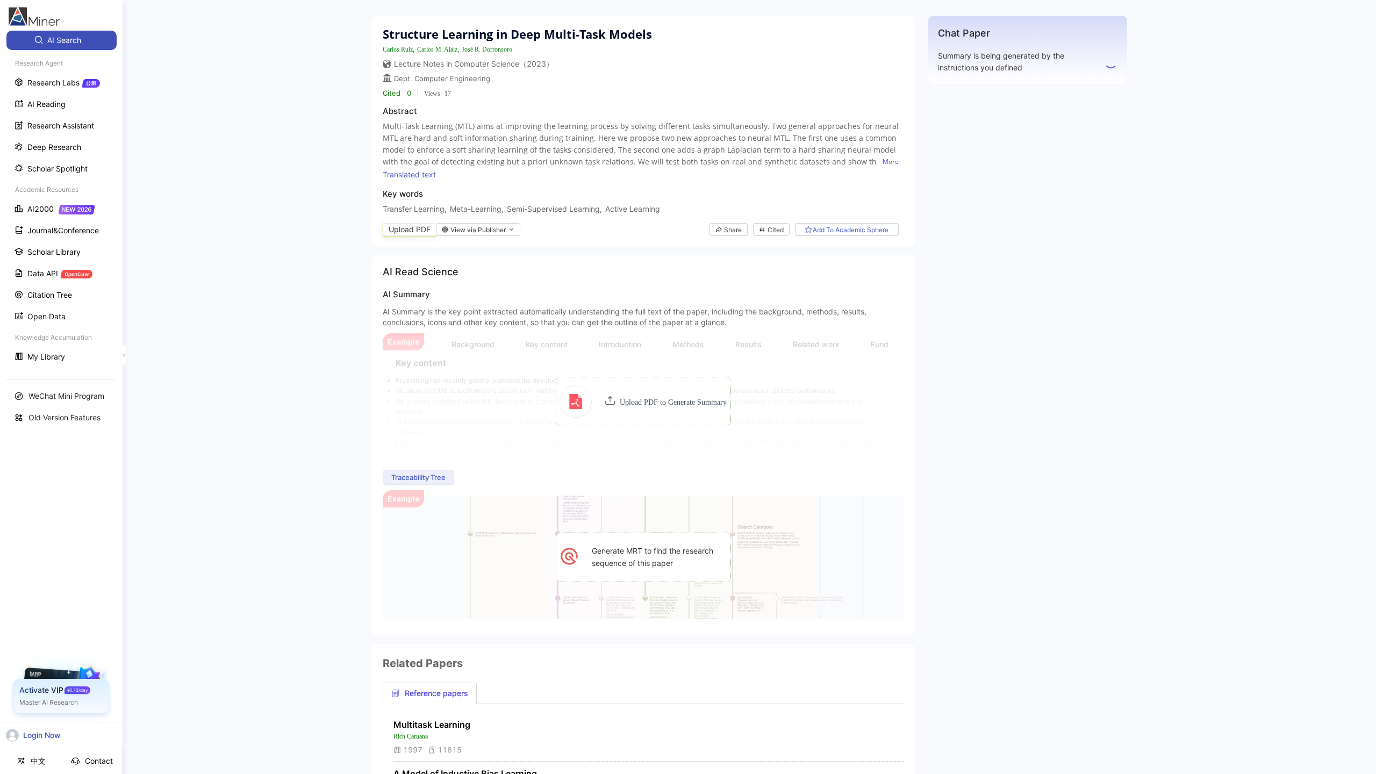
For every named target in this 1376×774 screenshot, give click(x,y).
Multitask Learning (431, 724)
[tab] (430, 693)
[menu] (61, 200)
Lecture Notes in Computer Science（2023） (474, 63)
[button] (643, 401)
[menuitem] (61, 40)
